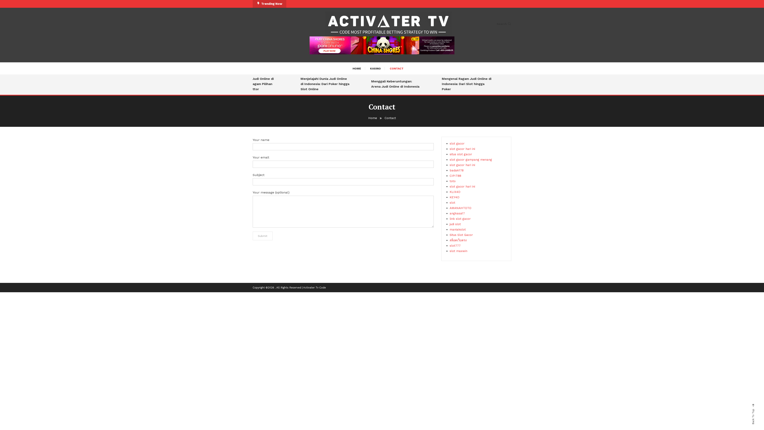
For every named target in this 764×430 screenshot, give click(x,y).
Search (502, 23)
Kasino (375, 68)
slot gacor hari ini (462, 149)
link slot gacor (460, 219)
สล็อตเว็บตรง (458, 240)
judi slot (455, 224)
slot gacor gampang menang (471, 159)
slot (452, 202)
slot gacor (457, 143)
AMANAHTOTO (460, 208)
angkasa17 (457, 213)
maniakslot (458, 229)
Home (357, 68)
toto (453, 181)
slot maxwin (458, 251)
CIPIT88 (455, 176)
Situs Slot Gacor (461, 235)
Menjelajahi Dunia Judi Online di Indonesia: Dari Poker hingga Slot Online (317, 84)
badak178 (457, 170)
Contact (396, 68)
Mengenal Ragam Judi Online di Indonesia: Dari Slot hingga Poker (459, 84)
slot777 (455, 245)
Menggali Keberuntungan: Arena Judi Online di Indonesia (388, 83)
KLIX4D (455, 192)
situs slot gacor (461, 154)
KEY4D (454, 197)
